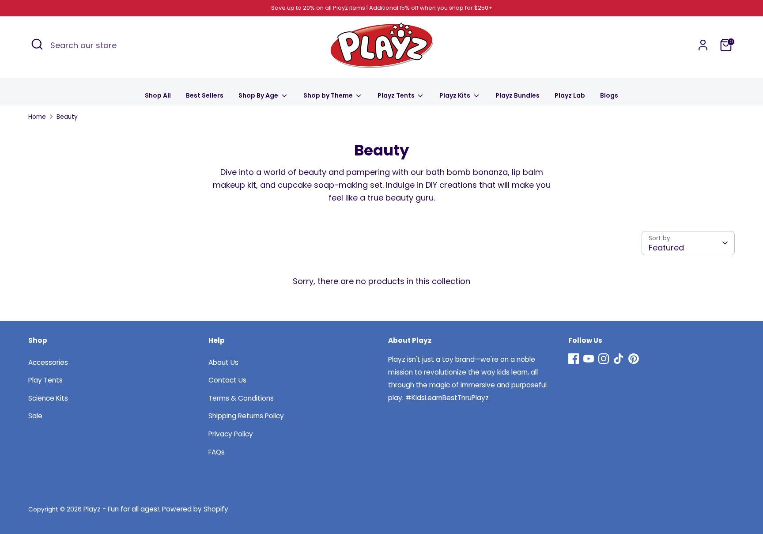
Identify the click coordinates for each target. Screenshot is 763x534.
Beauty (67, 117)
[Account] (703, 45)
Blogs (609, 95)
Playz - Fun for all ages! (121, 509)
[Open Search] (37, 44)
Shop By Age (259, 95)
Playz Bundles (517, 95)
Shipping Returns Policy (246, 415)
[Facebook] (573, 358)
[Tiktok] (618, 358)
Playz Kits (455, 95)
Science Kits (48, 398)
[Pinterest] (633, 358)
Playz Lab (570, 95)
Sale (35, 415)
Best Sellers (204, 95)
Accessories (48, 362)
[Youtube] (588, 358)
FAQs (216, 452)
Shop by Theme (328, 95)
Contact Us (227, 380)
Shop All (158, 95)
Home (37, 117)
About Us (223, 362)
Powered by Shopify (195, 509)
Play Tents (45, 380)
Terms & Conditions (241, 398)
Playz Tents (397, 95)
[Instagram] (603, 358)
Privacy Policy (230, 434)
